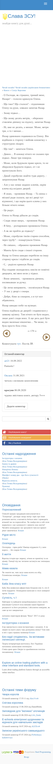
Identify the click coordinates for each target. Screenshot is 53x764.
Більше (21, 530)
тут (19, 343)
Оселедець (8, 543)
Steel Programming (43, 752)
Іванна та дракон (9, 463)
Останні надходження (19, 453)
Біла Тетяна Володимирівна (14, 461)
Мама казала (10, 568)
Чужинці (6, 486)
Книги (6, 90)
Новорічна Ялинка (10, 469)
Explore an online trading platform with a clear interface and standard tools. (24, 664)
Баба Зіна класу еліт (14, 583)
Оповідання (11, 504)
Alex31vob (34, 698)
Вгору (26, 757)
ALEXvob (36, 726)
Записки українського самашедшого (23, 730)
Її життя (6, 554)
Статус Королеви (19, 90)
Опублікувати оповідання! (19, 437)
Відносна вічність (9, 480)
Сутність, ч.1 (9, 597)
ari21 (7, 360)
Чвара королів (10, 694)
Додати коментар (16, 406)
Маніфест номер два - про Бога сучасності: (20, 475)
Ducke (5, 477)
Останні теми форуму (19, 689)
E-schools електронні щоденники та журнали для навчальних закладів (23, 720)
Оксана (8, 375)
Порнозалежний (11, 509)
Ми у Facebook (14, 443)
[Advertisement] (26, 58)
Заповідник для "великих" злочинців (23, 711)
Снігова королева (12, 702)
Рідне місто (9, 534)
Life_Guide (36, 715)
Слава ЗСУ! (21, 15)
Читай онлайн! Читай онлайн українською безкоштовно (26, 87)
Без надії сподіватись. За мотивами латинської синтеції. (23, 638)
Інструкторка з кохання (12, 458)
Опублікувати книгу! (17, 432)
